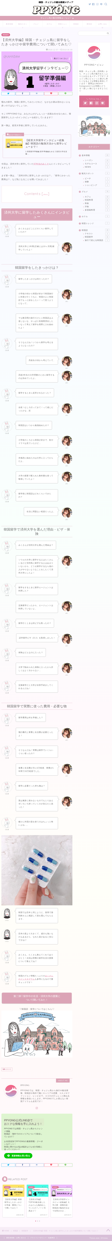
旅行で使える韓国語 (96, 240)
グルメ (36, 24)
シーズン (96, 160)
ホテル (49, 24)
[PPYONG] (56, 14)
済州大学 (8, 1069)
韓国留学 (6, 35)
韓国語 (76, 24)
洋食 (96, 207)
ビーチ (96, 178)
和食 (96, 203)
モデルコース (96, 164)
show (45, 194)
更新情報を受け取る (21, 1156)
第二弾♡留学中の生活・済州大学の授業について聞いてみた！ (37, 998)
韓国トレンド (62, 25)
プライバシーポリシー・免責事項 (42, 1238)
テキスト (96, 234)
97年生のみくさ (41, 164)
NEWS (96, 167)
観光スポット (22, 25)
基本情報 (9, 24)
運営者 (89, 24)
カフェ (96, 197)
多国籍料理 (96, 210)
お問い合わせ (102, 25)
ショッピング (96, 185)
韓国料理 (96, 200)
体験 (96, 182)
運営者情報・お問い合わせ (16, 1238)
